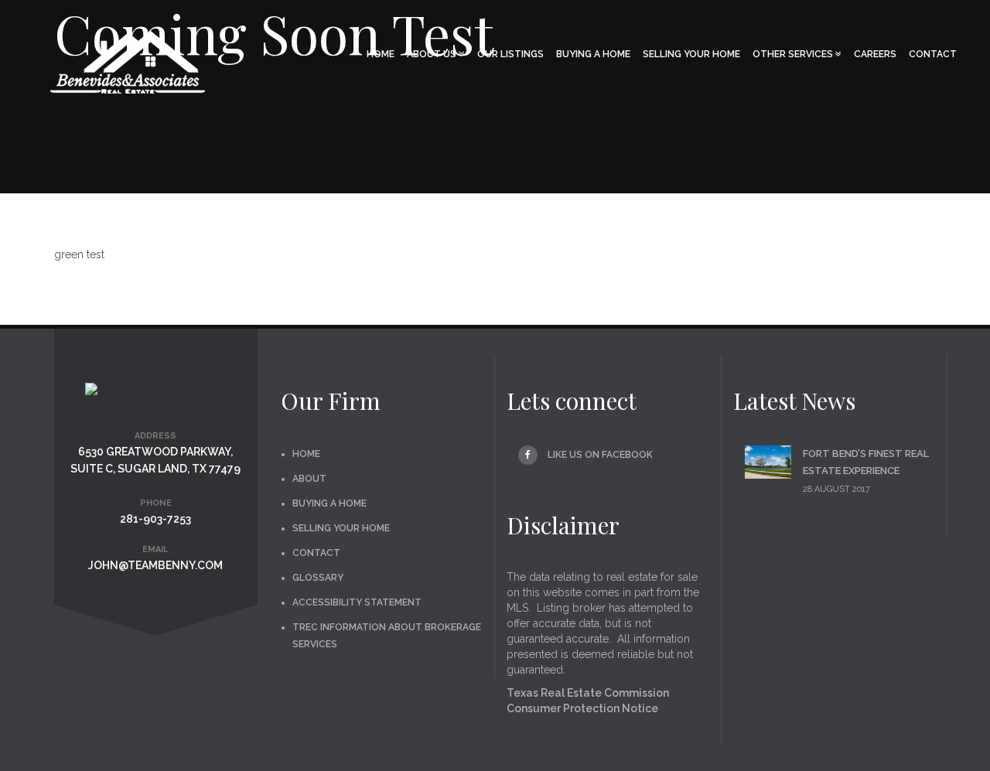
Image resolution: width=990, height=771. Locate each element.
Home (380, 54)
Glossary (317, 577)
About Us (433, 54)
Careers (875, 54)
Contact (933, 54)
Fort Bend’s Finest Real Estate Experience (866, 462)
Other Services (794, 54)
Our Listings (510, 54)
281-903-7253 (155, 519)
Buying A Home (593, 54)
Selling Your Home (691, 54)
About (309, 478)
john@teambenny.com (155, 565)
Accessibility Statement (357, 602)
